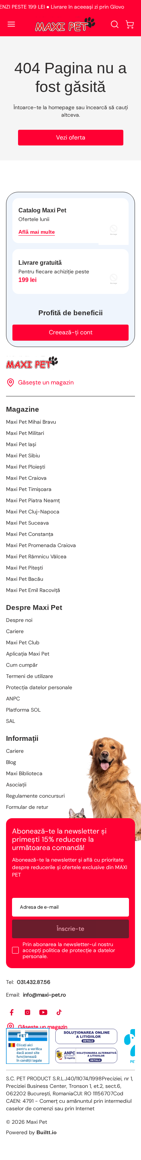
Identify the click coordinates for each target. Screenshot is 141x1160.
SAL (10, 721)
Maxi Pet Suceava (27, 522)
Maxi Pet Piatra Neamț (33, 500)
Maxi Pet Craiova (26, 478)
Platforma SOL (23, 709)
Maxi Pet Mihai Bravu (31, 421)
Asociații (16, 784)
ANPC (13, 698)
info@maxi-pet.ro (44, 994)
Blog (11, 762)
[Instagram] (28, 1013)
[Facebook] (12, 1013)
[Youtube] (44, 1013)
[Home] (70, 362)
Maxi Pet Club (22, 642)
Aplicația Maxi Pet (27, 653)
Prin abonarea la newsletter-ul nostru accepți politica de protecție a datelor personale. (69, 950)
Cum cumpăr (22, 665)
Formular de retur (27, 807)
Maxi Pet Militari (25, 433)
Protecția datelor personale (39, 687)
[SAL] (86, 1055)
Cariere (15, 631)
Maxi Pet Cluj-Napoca (32, 511)
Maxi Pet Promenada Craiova (41, 545)
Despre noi (19, 620)
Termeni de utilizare (29, 676)
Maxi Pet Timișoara (29, 489)
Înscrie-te (70, 929)
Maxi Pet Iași (21, 444)
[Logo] (65, 24)
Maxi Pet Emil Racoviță (33, 590)
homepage (61, 107)
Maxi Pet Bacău (24, 579)
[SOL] (86, 1036)
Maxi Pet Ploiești (25, 466)
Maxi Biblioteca (24, 773)
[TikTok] (59, 1013)
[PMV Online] (27, 1046)
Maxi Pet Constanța (29, 534)
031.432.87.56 (33, 982)
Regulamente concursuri (35, 795)
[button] (129, 24)
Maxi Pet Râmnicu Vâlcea (36, 556)
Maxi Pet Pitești (24, 567)
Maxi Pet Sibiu (23, 455)
